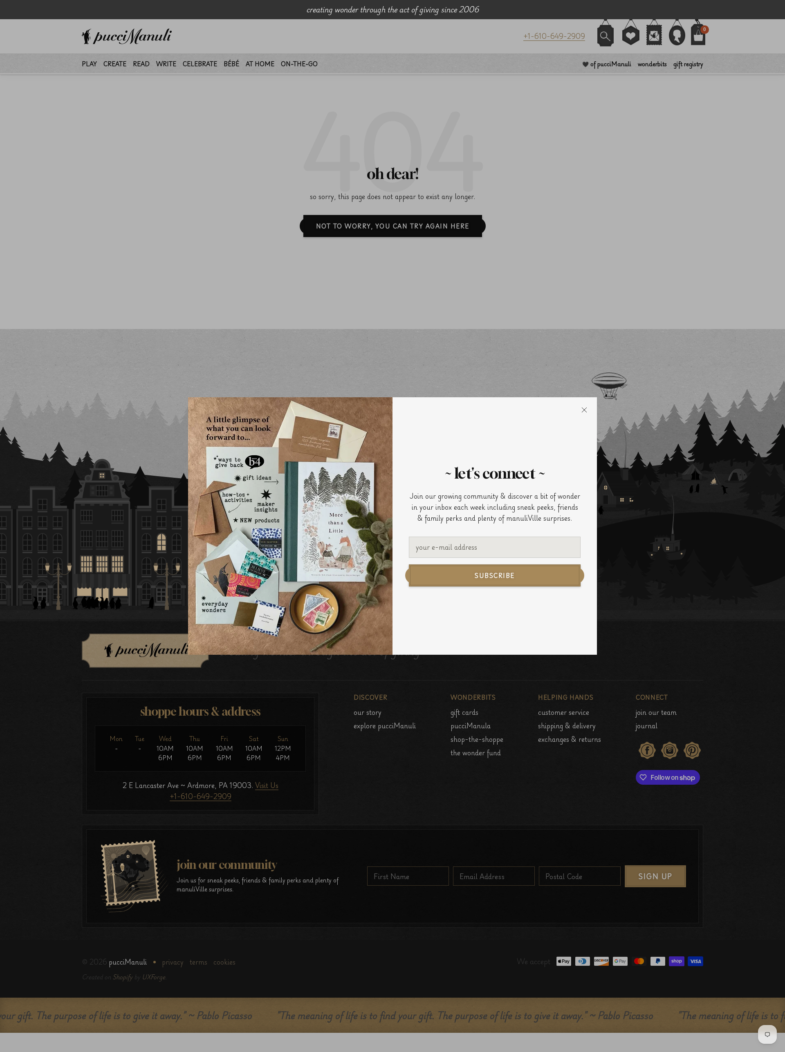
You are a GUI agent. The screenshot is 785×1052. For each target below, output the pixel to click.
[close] (584, 410)
